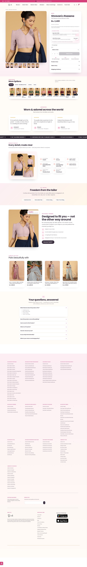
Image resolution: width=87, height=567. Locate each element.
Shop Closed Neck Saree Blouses (66, 369)
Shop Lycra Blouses (63, 435)
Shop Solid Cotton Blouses (64, 428)
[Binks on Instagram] (6, 1)
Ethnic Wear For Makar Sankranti (12, 382)
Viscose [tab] (11, 84)
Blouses (18, 4)
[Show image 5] (24, 65)
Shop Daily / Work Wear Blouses (48, 408)
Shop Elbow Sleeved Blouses (30, 412)
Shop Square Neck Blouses (29, 380)
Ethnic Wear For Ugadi (11, 378)
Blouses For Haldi (28, 451)
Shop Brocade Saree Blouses (65, 426)
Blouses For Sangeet (28, 449)
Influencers (39, 536)
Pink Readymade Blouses (47, 365)
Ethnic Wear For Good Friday (12, 389)
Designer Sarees (63, 445)
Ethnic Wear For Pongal (11, 385)
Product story (54, 61)
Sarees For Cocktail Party (11, 471)
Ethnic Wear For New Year (11, 374)
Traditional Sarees (63, 449)
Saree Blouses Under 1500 (47, 443)
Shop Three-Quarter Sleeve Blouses (31, 413)
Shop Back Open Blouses (11, 410)
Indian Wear (25, 4)
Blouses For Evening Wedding (30, 454)
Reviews (38, 525)
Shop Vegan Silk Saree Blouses (65, 408)
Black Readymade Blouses (47, 367)
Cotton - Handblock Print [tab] (20, 84)
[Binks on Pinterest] (5, 1)
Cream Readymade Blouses (48, 369)
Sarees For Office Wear (11, 484)
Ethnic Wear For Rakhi (11, 365)
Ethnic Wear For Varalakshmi (12, 387)
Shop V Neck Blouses (28, 369)
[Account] (76, 4)
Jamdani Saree (63, 461)
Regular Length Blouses (11, 449)
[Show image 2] (12, 65)
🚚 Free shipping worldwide (43, 1)
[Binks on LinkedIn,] (9, 1)
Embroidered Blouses (11, 443)
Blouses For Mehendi (28, 447)
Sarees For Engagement (11, 488)
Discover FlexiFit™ (48, 242)
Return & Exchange (51, 4)
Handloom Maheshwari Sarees (65, 443)
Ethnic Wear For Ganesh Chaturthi (13, 376)
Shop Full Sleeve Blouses (29, 415)
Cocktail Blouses (28, 445)
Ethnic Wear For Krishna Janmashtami (14, 393)
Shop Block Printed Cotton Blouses (66, 430)
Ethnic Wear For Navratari (11, 398)
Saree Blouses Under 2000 (47, 445)
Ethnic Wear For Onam (11, 367)
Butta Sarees (62, 454)
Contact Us (60, 4)
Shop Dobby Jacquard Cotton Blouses (66, 433)
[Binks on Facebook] (8, 547)
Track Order (67, 4)
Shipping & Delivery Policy (41, 529)
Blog (38, 520)
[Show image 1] (7, 65)
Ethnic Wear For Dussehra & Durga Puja (14, 371)
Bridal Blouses (27, 443)
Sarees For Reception (10, 477)
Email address (29, 501)
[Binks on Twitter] (4, 1)
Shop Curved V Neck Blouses (30, 374)
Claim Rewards (40, 534)
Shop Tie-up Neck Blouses (29, 365)
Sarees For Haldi (10, 473)
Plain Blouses (9, 445)
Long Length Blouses (10, 451)
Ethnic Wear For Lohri (10, 396)
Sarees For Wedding (10, 480)
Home (7, 9)
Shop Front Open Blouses (11, 408)
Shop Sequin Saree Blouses (65, 412)
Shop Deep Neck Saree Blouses (65, 367)
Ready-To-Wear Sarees (64, 452)
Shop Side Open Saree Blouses (12, 412)
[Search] (74, 4)
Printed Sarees (62, 451)
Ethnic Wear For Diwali (11, 369)
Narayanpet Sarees (63, 460)
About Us (38, 516)
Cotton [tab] (30, 84)
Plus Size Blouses (10, 447)
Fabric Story (54, 65)
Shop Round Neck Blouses (29, 378)
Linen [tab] (35, 84)
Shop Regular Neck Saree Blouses (66, 365)
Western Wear (34, 4)
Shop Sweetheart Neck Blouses (30, 367)
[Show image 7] (33, 65)
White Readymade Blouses (47, 373)
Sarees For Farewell (10, 470)
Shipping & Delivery (56, 69)
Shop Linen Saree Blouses (64, 424)
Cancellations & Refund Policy (42, 527)
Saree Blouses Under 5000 (47, 451)
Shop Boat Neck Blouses (29, 376)
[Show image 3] (16, 65)
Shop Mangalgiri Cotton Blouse (65, 432)
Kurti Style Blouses (10, 452)
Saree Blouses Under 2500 (47, 447)
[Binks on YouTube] (8, 1)
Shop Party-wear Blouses (47, 410)
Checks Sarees (63, 456)
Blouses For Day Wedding (29, 452)
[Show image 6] (29, 65)
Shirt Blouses (9, 454)
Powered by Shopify (24, 550)
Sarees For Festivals (10, 486)
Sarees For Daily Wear (11, 482)
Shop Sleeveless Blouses (29, 408)
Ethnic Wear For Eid (10, 394)
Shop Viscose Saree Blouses (65, 410)
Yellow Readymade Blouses (47, 374)
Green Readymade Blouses (47, 376)
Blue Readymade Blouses (47, 371)
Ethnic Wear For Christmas (12, 373)
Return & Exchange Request (42, 533)
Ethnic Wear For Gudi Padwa (12, 380)
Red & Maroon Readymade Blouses (49, 382)
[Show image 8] (37, 65)
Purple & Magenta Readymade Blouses (49, 380)
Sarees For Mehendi (10, 475)
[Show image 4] (20, 65)
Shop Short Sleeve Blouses (29, 410)
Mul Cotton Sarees (63, 447)
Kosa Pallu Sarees (63, 458)
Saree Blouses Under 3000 (47, 449)
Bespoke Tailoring (40, 531)
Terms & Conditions (40, 522)
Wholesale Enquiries (40, 538)
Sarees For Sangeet (10, 479)
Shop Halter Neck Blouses (29, 373)
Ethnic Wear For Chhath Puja (12, 400)
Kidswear (42, 4)
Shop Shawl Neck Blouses (29, 371)
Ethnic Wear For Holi (10, 391)
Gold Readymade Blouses (47, 378)
